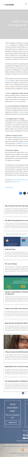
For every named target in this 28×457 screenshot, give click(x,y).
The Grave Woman (11, 264)
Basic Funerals (14, 182)
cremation (21, 112)
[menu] (25, 3)
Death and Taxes (10, 249)
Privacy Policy (21, 455)
